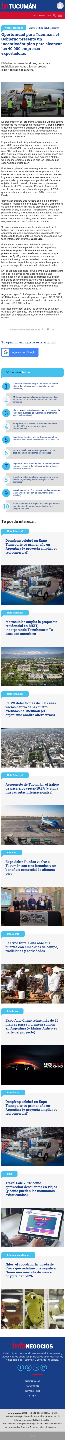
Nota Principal (14, 27)
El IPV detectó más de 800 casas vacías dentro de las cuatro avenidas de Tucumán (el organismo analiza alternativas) (36, 413)
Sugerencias (32, 1381)
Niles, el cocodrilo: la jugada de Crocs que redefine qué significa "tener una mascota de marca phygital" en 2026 (36, 506)
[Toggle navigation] (60, 15)
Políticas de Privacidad (32, 1416)
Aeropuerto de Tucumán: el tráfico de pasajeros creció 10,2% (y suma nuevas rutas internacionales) (35, 426)
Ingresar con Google (23, 352)
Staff (32, 1395)
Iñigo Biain (45, 1420)
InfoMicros (13, 933)
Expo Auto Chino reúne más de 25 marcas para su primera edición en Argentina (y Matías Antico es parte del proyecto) (36, 466)
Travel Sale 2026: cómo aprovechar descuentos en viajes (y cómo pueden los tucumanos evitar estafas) (36, 492)
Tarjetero (32, 1386)
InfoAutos (12, 1011)
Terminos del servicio (40, 1427)
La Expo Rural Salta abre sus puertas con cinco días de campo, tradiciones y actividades (35, 451)
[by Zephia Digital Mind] (32, 1435)
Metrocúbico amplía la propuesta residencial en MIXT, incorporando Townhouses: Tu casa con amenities (35, 399)
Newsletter (32, 1391)
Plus (9, 1173)
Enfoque (11, 852)
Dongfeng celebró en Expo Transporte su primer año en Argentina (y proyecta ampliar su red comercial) (35, 386)
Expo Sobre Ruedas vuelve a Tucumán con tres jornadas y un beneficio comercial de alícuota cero (36, 438)
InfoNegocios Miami (18, 1255)
